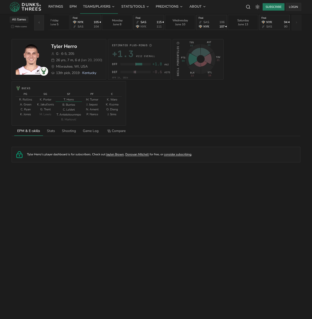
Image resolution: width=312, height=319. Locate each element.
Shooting (69, 131)
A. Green (25, 104)
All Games (19, 19)
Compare (119, 131)
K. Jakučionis (45, 104)
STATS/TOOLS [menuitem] (133, 6)
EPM (73, 6)
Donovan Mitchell (137, 154)
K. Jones (25, 114)
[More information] (150, 45)
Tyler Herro (64, 46)
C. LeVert (69, 110)
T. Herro (69, 100)
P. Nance (92, 114)
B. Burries (68, 105)
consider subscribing (177, 154)
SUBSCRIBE (274, 7)
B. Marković (68, 119)
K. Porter (45, 100)
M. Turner (92, 100)
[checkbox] (12, 26)
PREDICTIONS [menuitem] (167, 6)
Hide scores (21, 26)
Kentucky (89, 73)
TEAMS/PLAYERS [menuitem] (97, 6)
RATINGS (55, 6)
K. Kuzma (112, 104)
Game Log (91, 131)
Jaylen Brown (115, 154)
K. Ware (112, 100)
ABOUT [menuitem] (195, 6)
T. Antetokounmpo (69, 114)
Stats (51, 131)
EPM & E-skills (28, 131)
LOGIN (293, 7)
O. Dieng (112, 109)
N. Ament (92, 109)
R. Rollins (25, 100)
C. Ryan (26, 109)
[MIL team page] (43, 71)
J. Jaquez (92, 104)
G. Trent (45, 109)
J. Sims (112, 114)
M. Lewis (45, 114)
